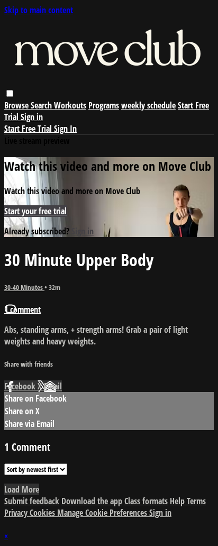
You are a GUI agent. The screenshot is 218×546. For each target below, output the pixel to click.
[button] (9, 93)
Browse (17, 105)
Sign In (65, 128)
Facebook (21, 386)
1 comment (22, 309)
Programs (103, 105)
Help (178, 501)
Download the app (91, 501)
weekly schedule (148, 105)
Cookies (43, 512)
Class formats (146, 501)
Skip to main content (38, 10)
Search (42, 105)
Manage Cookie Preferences (103, 512)
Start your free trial (35, 211)
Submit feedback (31, 501)
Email (53, 386)
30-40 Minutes (24, 287)
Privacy (17, 512)
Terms (196, 501)
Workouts (70, 105)
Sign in (32, 117)
